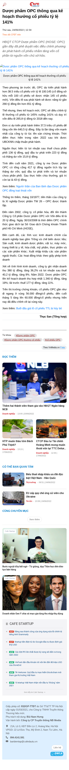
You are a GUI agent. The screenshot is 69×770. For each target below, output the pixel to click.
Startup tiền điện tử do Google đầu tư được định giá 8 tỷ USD (35, 643)
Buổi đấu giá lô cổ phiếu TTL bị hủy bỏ (39, 308)
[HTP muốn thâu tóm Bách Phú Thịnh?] (17, 428)
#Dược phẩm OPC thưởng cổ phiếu (22, 340)
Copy (62, 347)
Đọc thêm (9, 356)
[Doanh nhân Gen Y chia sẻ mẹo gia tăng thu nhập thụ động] (34, 595)
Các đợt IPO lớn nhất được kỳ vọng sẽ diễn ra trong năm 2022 (35, 653)
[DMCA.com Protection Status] (56, 753)
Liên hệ (57, 747)
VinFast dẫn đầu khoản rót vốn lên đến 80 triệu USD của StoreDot (35, 663)
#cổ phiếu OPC (52, 340)
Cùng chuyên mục (15, 511)
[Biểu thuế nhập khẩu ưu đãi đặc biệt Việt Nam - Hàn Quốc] (13, 479)
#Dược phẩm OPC (25, 335)
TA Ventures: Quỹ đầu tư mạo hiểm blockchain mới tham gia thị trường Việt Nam (35, 673)
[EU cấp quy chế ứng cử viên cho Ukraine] (13, 498)
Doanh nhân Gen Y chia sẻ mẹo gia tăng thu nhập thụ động (32, 613)
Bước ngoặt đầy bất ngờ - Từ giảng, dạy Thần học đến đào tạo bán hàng (32, 568)
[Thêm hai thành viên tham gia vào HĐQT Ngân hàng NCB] (34, 382)
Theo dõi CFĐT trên (11, 34)
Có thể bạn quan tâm (17, 466)
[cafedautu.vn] (34, 4)
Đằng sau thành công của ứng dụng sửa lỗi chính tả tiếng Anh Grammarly (35, 633)
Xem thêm (34, 519)
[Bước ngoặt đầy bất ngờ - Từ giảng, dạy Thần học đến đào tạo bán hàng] (34, 548)
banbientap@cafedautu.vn (23, 741)
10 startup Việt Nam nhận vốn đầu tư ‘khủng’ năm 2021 (34, 684)
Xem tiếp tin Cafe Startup (34, 692)
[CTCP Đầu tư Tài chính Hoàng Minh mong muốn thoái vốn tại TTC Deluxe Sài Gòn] (51, 428)
